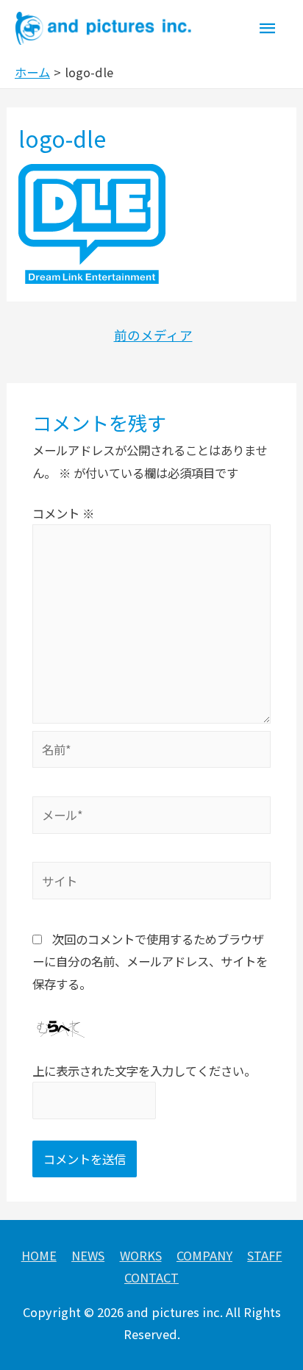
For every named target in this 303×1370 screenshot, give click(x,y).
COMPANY (204, 1255)
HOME (39, 1255)
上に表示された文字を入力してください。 (144, 1071)
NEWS (87, 1255)
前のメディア (153, 335)
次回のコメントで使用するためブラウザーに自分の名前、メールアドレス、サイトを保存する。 (150, 961)
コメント (63, 513)
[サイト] (151, 882)
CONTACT (151, 1277)
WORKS (141, 1255)
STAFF (264, 1255)
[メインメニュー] (267, 28)
